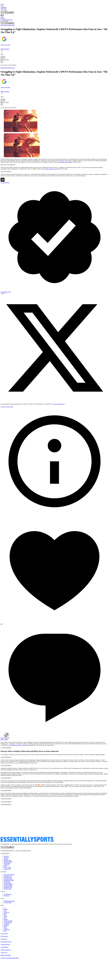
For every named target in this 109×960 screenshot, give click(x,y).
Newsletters (4, 7)
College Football (8, 921)
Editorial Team (7, 860)
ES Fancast (6, 895)
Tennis (5, 916)
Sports (3, 18)
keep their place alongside (65, 162)
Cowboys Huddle (8, 884)
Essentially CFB (8, 887)
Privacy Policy (7, 867)
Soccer (5, 928)
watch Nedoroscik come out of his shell (18, 745)
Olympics (6, 925)
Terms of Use (7, 869)
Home (2, 25)
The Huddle (7, 881)
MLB (5, 926)
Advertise (6, 857)
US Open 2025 (7, 902)
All (4, 908)
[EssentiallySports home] (27, 841)
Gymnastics (7, 923)
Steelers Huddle (8, 886)
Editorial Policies (8, 862)
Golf (5, 910)
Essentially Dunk (8, 878)
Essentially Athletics (9, 880)
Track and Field (8, 922)
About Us (6, 856)
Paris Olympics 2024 (9, 25)
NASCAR (6, 912)
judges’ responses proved (51, 169)
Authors (6, 859)
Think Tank (4, 8)
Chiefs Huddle (7, 883)
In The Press (7, 863)
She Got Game (7, 877)
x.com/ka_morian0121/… (59, 404)
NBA (5, 913)
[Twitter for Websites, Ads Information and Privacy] (54, 514)
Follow (3, 293)
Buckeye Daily (7, 888)
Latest (2, 4)
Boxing (6, 909)
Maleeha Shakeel (5, 49)
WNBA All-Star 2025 (9, 901)
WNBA (6, 919)
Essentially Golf (8, 876)
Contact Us (6, 864)
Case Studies (5, 21)
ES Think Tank (8, 894)
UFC (5, 918)
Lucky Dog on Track (9, 874)
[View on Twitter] (54, 401)
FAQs (5, 866)
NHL (5, 931)
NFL (5, 915)
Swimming (6, 929)
